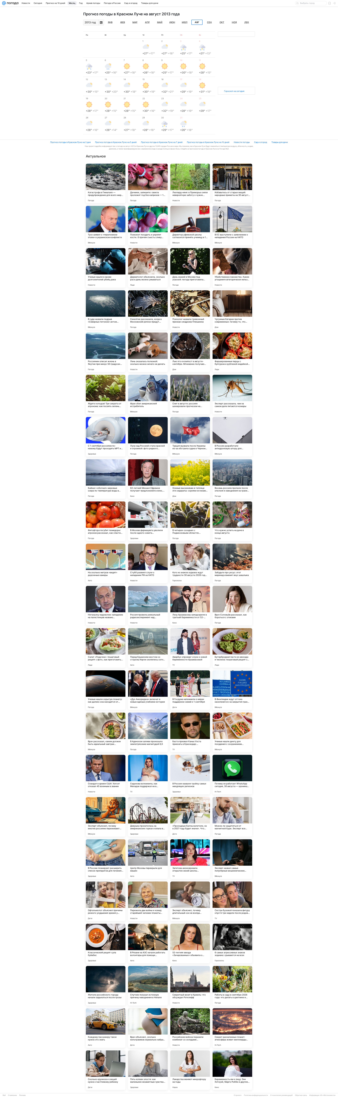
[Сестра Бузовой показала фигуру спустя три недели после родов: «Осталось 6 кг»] (232, 901)
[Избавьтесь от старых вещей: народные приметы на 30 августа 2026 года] (232, 183)
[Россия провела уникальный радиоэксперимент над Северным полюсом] (148, 605)
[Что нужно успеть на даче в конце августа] (232, 521)
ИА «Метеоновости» (328, 1095)
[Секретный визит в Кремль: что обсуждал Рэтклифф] (190, 986)
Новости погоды (242, 142)
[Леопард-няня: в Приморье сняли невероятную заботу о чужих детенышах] (190, 183)
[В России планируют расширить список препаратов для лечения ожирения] (105, 859)
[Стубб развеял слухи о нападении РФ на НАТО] (148, 563)
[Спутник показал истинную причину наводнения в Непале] (148, 986)
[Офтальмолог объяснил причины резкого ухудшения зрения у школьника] (105, 901)
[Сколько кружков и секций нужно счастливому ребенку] (105, 1070)
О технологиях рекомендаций (281, 1095)
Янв (110, 22)
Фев (122, 22)
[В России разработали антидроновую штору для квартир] (232, 437)
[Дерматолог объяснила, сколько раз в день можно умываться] (148, 268)
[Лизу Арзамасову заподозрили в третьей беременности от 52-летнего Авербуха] (190, 605)
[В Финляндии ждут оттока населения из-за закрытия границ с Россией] (232, 690)
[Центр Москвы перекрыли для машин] (148, 859)
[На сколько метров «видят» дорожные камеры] (105, 563)
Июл (184, 22)
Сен (209, 22)
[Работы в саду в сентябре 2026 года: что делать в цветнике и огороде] (232, 986)
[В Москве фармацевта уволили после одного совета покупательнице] (148, 521)
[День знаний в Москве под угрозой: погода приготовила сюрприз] (190, 268)
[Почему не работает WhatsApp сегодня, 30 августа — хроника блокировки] (232, 774)
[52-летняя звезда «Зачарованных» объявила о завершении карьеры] (190, 943)
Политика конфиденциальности (256, 1095)
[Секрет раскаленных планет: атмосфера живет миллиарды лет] (232, 1028)
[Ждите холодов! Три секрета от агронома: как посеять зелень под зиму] (105, 394)
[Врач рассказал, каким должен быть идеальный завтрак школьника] (105, 732)
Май (159, 22)
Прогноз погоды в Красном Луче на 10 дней (208, 142)
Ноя (234, 22)
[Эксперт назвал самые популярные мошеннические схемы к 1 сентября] (232, 859)
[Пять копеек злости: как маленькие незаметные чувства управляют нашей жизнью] (148, 1070)
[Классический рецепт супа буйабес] (105, 943)
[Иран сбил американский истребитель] (148, 394)
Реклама (22, 1095)
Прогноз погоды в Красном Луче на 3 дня (70, 142)
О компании (12, 1095)
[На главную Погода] (12, 3)
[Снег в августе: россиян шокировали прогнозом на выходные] (190, 394)
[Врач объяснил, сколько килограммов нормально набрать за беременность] (148, 1028)
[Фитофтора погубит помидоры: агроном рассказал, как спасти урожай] (105, 521)
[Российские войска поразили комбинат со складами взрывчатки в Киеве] (190, 1028)
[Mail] (4, 3)
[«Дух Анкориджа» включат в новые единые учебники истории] (148, 690)
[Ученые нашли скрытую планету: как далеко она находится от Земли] (105, 690)
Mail (4, 1095)
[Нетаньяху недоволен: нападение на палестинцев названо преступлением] (105, 605)
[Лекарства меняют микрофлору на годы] (190, 1070)
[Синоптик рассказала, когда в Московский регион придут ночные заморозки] (148, 310)
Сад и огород (260, 142)
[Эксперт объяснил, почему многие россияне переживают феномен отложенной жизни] (105, 817)
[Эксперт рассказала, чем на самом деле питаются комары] (232, 394)
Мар (134, 22)
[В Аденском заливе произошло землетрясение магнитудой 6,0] (148, 732)
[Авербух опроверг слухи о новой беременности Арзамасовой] (190, 648)
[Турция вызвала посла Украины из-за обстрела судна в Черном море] (190, 437)
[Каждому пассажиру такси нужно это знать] (105, 1028)
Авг (197, 22)
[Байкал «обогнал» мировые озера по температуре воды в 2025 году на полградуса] (105, 479)
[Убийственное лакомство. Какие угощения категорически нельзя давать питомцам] (232, 268)
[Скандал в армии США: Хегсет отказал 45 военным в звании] (105, 774)
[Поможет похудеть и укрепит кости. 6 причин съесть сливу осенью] (148, 225)
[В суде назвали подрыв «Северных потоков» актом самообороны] (105, 310)
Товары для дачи (279, 142)
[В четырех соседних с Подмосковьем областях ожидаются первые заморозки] (190, 521)
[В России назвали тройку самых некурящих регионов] (190, 774)
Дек (246, 22)
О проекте (237, 1095)
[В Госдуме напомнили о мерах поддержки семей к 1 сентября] (190, 690)
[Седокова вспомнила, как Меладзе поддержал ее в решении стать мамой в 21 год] (148, 774)
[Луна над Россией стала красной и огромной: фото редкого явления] (148, 437)
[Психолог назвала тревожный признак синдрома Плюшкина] (190, 310)
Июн (172, 22)
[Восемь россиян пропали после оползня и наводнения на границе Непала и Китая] (232, 479)
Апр (147, 22)
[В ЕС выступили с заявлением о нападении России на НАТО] (232, 225)
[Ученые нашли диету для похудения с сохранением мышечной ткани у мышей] (232, 732)
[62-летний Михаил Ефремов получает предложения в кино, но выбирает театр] (148, 479)
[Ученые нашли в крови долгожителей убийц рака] (105, 268)
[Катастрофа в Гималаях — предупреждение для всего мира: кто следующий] (105, 183)
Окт (222, 22)
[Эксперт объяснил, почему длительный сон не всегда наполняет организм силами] (190, 901)
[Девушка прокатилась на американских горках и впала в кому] (148, 817)
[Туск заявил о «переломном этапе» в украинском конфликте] (105, 225)
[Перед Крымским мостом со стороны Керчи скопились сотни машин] (148, 648)
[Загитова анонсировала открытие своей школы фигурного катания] (190, 859)
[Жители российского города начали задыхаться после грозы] (105, 986)
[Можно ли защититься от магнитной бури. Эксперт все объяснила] (232, 817)
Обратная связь (301, 1095)
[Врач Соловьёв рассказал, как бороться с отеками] (232, 605)
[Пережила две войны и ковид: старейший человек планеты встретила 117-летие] (148, 901)
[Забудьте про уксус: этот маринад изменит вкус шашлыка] (232, 563)
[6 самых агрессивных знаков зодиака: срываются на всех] (232, 943)
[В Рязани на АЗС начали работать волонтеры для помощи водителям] (148, 943)
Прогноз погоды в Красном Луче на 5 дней (116, 142)
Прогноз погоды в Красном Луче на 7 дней (161, 142)
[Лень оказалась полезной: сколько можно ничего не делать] (148, 352)
